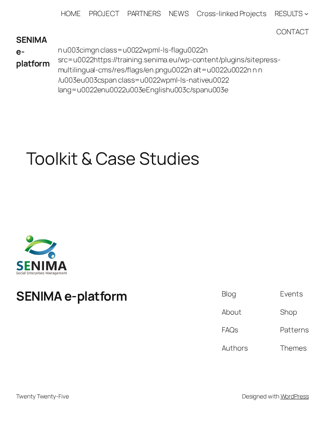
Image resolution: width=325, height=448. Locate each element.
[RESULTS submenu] (306, 13)
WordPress (295, 396)
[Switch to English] (162, 426)
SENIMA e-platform (71, 295)
